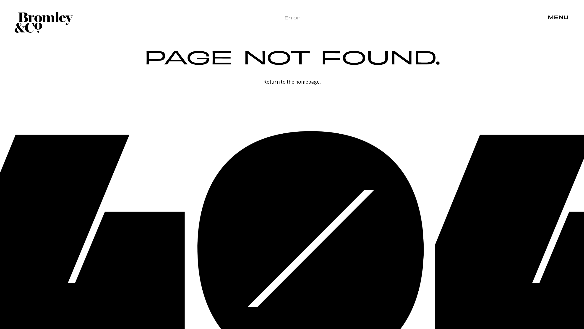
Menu (558, 17)
